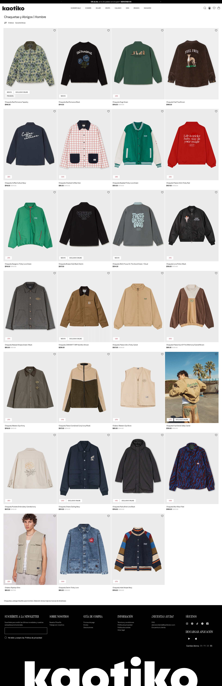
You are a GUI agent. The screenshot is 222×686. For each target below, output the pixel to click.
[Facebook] (207, 623)
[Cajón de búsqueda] (205, 8)
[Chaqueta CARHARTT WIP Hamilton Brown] (84, 306)
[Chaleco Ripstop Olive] (30, 549)
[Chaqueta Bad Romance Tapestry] (30, 63)
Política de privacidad (33, 638)
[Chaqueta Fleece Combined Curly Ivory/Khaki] (84, 387)
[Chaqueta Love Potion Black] (192, 225)
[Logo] (13, 8)
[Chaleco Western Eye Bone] (138, 387)
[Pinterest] (192, 623)
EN (201, 646)
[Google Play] (189, 638)
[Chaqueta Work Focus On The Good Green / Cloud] (138, 225)
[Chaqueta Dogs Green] (138, 63)
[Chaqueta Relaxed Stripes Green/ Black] (30, 306)
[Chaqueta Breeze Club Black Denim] (84, 225)
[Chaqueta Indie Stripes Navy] (138, 549)
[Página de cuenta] (209, 8)
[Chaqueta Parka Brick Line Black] (138, 468)
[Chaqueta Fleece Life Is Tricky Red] (192, 144)
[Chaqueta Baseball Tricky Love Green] (138, 144)
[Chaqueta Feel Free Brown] (192, 63)
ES (211, 646)
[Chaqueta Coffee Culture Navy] (30, 144)
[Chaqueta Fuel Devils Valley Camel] (192, 387)
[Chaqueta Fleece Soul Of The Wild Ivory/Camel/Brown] (192, 306)
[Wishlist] (214, 8)
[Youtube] (202, 623)
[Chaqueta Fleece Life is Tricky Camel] (138, 306)
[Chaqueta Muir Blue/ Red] (192, 468)
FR (205, 646)
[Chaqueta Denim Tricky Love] (84, 549)
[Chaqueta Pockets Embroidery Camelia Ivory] (30, 468)
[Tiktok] (197, 623)
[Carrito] (218, 8)
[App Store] (196, 638)
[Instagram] (187, 623)
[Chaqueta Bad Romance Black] (84, 63)
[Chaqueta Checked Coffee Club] (84, 144)
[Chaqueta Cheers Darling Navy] (84, 468)
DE (208, 646)
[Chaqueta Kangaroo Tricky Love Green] (30, 225)
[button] (54, 30)
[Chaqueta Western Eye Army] (30, 387)
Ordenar (16, 23)
